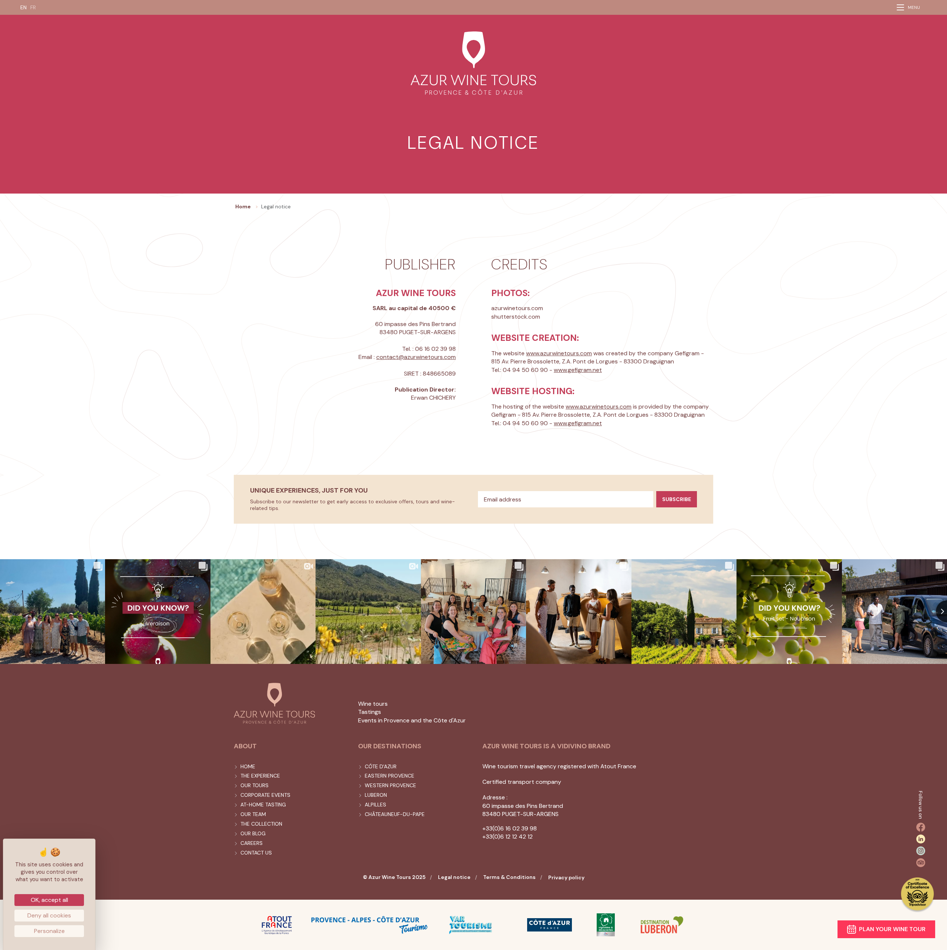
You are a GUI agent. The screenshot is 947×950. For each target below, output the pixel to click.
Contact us (256, 852)
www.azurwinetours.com (559, 353)
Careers (251, 843)
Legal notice (454, 877)
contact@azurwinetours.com (416, 357)
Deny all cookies (49, 915)
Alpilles (375, 804)
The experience (260, 775)
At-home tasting (263, 804)
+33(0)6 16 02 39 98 (509, 828)
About (245, 746)
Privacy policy (566, 877)
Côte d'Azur (381, 766)
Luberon (376, 795)
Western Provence (390, 785)
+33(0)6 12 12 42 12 (507, 836)
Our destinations (389, 746)
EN (23, 7)
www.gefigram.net (578, 370)
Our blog (253, 833)
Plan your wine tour (892, 929)
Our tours (254, 785)
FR (33, 7)
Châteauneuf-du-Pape (395, 814)
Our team (253, 814)
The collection (261, 823)
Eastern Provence (389, 775)
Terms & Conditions (509, 877)
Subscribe (676, 499)
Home (247, 766)
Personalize (49, 931)
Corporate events (265, 795)
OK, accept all (49, 900)
